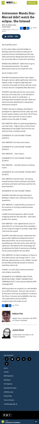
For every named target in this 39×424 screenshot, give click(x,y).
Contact (6, 372)
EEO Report (7, 380)
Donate (33, 3)
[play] (3, 422)
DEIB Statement (8, 376)
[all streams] (36, 421)
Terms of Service (9, 400)
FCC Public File (8, 384)
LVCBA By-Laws (8, 392)
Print (35, 28)
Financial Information (10, 388)
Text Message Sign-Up (10, 404)
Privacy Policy (8, 396)
